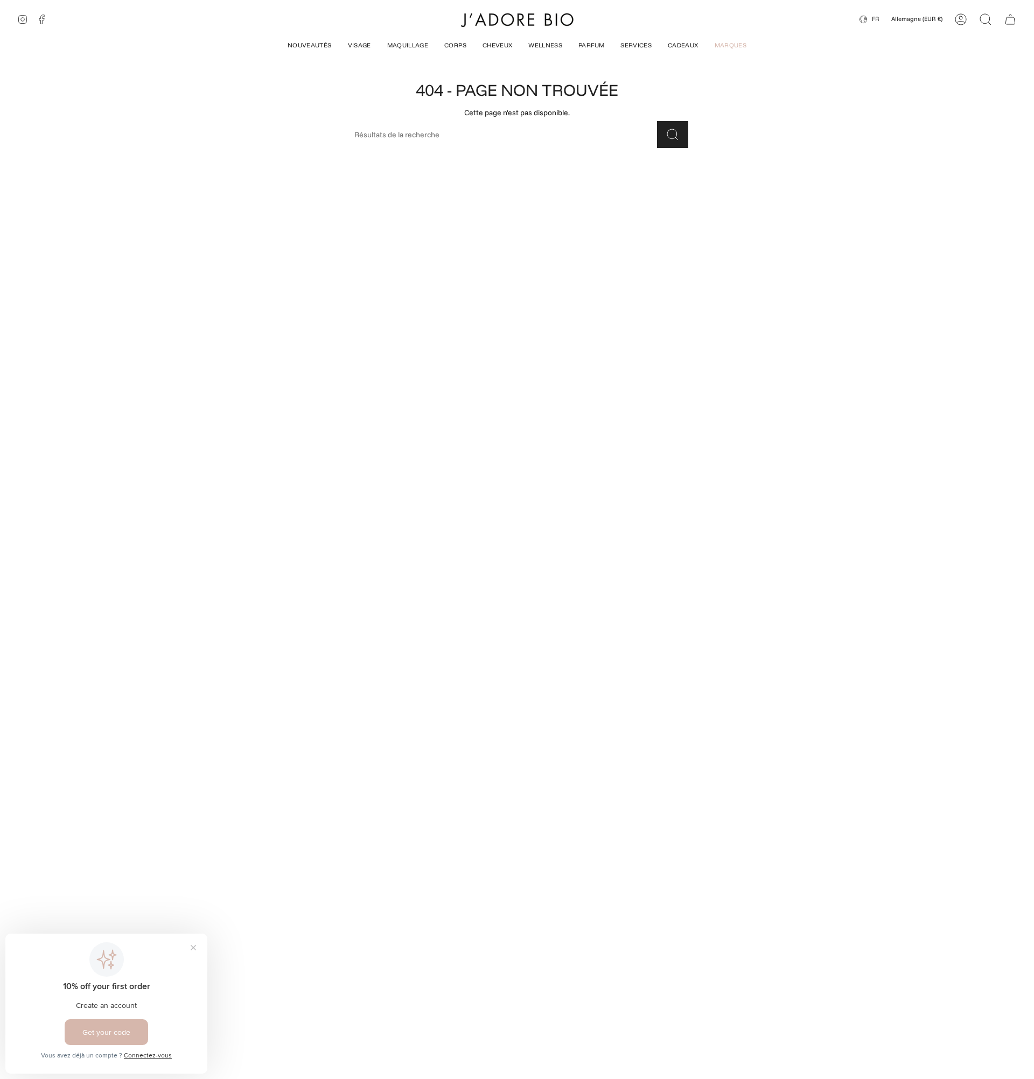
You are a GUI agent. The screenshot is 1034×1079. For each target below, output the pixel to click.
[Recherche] (672, 134)
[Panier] (1010, 19)
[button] (310, 46)
